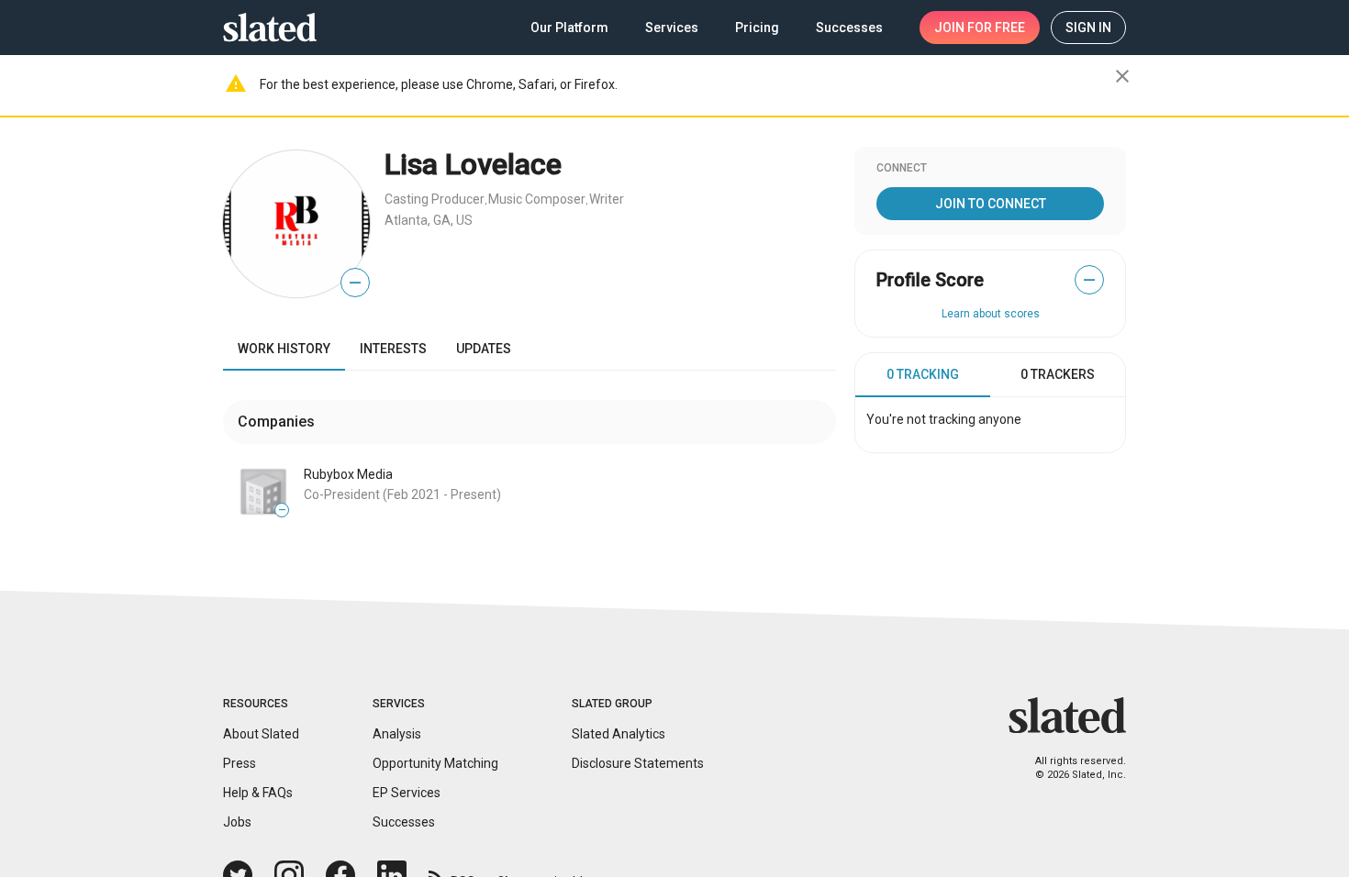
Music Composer (536, 199)
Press (239, 763)
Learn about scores (991, 313)
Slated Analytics (618, 734)
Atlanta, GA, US (429, 220)
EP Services (406, 792)
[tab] (922, 375)
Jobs (237, 822)
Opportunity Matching (435, 763)
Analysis (397, 734)
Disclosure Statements (638, 763)
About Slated (261, 734)
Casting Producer (435, 199)
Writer (606, 199)
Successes (404, 822)
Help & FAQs (258, 792)
